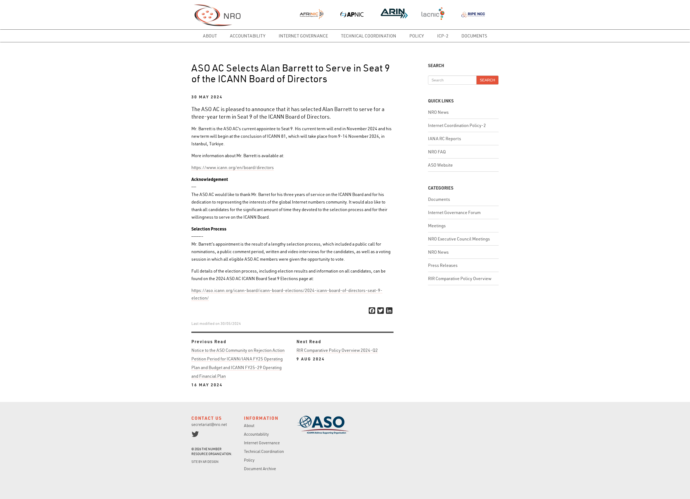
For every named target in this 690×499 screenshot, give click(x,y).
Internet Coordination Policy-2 (457, 125)
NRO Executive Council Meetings (459, 239)
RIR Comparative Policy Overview (459, 278)
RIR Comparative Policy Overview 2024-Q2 (337, 354)
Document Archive (260, 468)
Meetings (437, 225)
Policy (416, 36)
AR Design (211, 462)
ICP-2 (442, 36)
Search (487, 80)
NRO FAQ (437, 152)
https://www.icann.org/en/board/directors (232, 167)
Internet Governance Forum (454, 212)
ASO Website (440, 165)
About (210, 36)
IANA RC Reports (444, 138)
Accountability (247, 36)
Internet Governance (303, 36)
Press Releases (443, 265)
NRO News (438, 112)
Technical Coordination (368, 36)
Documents (474, 36)
